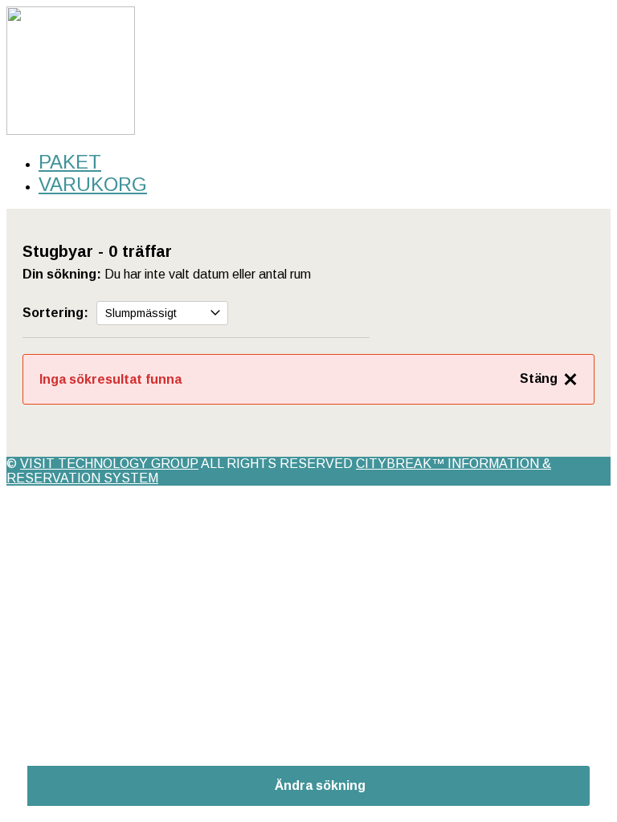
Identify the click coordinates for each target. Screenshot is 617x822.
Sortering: (55, 312)
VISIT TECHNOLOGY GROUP (109, 463)
